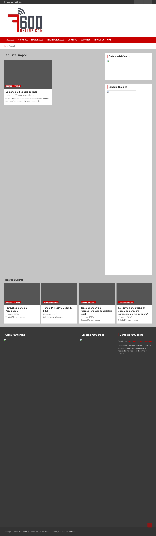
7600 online (22, 532)
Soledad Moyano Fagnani (25, 95)
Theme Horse (44, 532)
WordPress (73, 532)
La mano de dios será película (21, 91)
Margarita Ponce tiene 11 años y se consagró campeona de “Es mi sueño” (133, 310)
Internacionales (55, 40)
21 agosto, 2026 (11, 314)
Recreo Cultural (102, 40)
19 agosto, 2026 (124, 317)
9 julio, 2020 (10, 95)
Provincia (23, 40)
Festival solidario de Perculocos (16, 309)
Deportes (85, 40)
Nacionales (37, 40)
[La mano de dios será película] (28, 74)
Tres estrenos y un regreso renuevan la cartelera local (96, 310)
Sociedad (72, 40)
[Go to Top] (149, 525)
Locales (9, 40)
